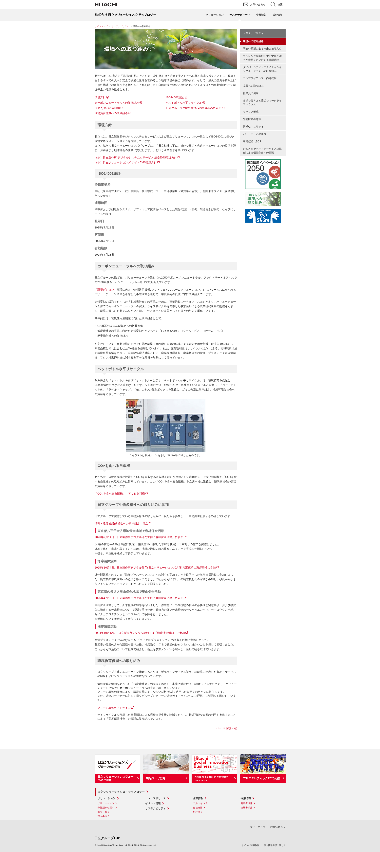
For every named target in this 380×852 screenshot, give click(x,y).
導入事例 (102, 816)
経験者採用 (247, 807)
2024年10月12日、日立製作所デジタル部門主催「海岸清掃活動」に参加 (140, 632)
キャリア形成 (250, 111)
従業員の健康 (250, 93)
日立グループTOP (107, 838)
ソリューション (107, 798)
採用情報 (246, 798)
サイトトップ (101, 26)
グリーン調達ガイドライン (114, 707)
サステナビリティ (120, 26)
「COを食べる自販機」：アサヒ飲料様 (120, 493)
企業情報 (198, 798)
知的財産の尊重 (252, 119)
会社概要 (197, 807)
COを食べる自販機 (107, 108)
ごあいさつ (199, 803)
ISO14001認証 (175, 97)
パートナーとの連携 (254, 134)
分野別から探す (106, 807)
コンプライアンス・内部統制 (259, 78)
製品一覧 (102, 812)
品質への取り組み (253, 85)
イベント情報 (153, 803)
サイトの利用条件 (250, 845)
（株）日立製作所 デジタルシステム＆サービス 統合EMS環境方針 (136, 157)
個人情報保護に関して (275, 845)
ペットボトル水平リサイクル (184, 102)
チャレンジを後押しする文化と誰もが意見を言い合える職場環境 (262, 58)
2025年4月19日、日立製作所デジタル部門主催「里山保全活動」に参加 (139, 598)
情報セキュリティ (253, 126)
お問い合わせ (278, 826)
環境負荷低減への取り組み (111, 113)
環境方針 (100, 97)
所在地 (196, 812)
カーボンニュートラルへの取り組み (117, 102)
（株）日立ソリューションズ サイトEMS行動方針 (126, 162)
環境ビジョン (105, 289)
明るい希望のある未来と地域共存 (262, 48)
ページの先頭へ (225, 728)
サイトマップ (257, 826)
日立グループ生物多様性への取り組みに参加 (193, 108)
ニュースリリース (155, 798)
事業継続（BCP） (253, 141)
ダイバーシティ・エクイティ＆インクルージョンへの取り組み (262, 69)
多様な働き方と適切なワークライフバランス (262, 102)
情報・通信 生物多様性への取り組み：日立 (121, 523)
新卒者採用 (247, 803)
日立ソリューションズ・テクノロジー (121, 791)
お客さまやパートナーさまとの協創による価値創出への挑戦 (262, 150)
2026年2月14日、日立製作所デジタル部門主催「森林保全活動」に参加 (139, 537)
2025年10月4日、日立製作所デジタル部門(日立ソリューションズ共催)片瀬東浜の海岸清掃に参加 (155, 567)
